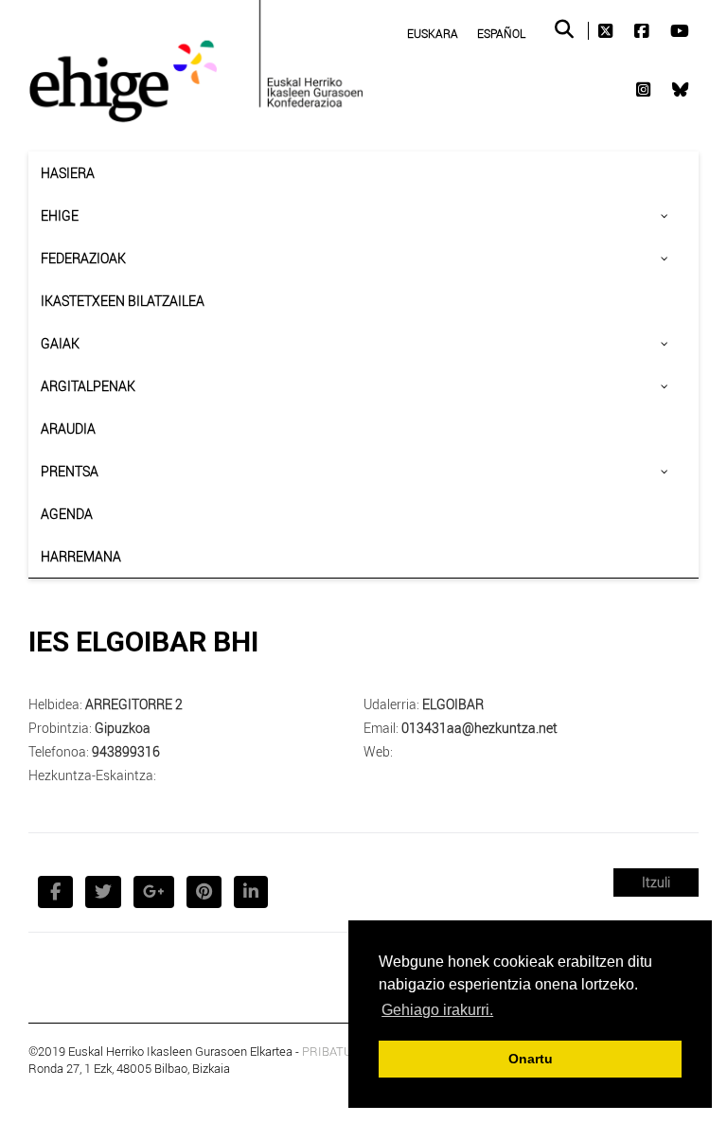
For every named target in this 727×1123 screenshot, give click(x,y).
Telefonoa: (58, 751)
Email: (381, 728)
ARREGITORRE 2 (134, 704)
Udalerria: (391, 704)
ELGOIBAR (453, 704)
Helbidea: (55, 704)
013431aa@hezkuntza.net (479, 728)
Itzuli (656, 882)
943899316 (126, 751)
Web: (378, 751)
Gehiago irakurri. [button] (437, 1010)
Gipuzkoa (123, 728)
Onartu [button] (530, 1058)
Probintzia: (60, 728)
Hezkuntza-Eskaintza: (92, 775)
